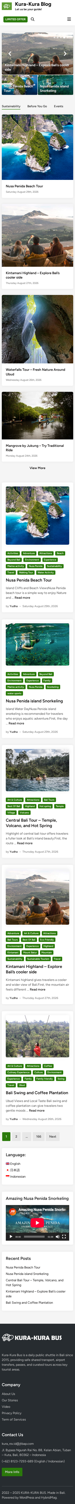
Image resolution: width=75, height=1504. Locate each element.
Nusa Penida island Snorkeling (34, 700)
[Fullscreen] (64, 1237)
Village (11, 812)
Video (6, 1407)
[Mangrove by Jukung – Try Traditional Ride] (37, 415)
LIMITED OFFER (15, 19)
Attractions (45, 553)
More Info (12, 1472)
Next (52, 1136)
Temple (60, 806)
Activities (12, 553)
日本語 (14, 1170)
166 (38, 1136)
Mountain (46, 952)
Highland (30, 806)
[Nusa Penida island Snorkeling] (55, 85)
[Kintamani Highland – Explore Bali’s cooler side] (37, 235)
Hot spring (45, 806)
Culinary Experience (18, 1072)
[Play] (11, 1237)
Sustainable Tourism (38, 959)
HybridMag (49, 1497)
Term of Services (14, 1419)
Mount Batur (30, 952)
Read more (22, 598)
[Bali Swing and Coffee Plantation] (37, 53)
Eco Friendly (47, 939)
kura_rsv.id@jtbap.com (18, 1444)
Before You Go (37, 106)
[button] (54, 37)
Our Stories (10, 1400)
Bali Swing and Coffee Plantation (37, 1092)
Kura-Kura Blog (33, 4)
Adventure (29, 553)
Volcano (24, 812)
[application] (37, 1223)
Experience (50, 559)
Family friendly (44, 1078)
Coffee (48, 1066)
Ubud (22, 1085)
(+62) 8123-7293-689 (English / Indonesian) (33, 1461)
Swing (61, 1078)
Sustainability (11, 106)
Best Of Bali (13, 806)
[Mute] (58, 1237)
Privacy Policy (11, 1413)
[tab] (11, 105)
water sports (14, 693)
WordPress (26, 1497)
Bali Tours (49, 799)
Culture (38, 1072)
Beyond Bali (13, 559)
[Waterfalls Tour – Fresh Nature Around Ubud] (37, 342)
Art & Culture (14, 799)
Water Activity (46, 572)
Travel (10, 572)
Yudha (14, 606)
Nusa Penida (35, 566)
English (14, 1164)
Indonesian (17, 1176)
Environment (32, 559)
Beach (60, 553)
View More (37, 468)
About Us (8, 1394)
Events (58, 106)
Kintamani (12, 952)
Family (47, 680)
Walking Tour (26, 572)
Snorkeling (53, 687)
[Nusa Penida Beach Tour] (19, 85)
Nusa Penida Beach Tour (24, 186)
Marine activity (15, 566)
